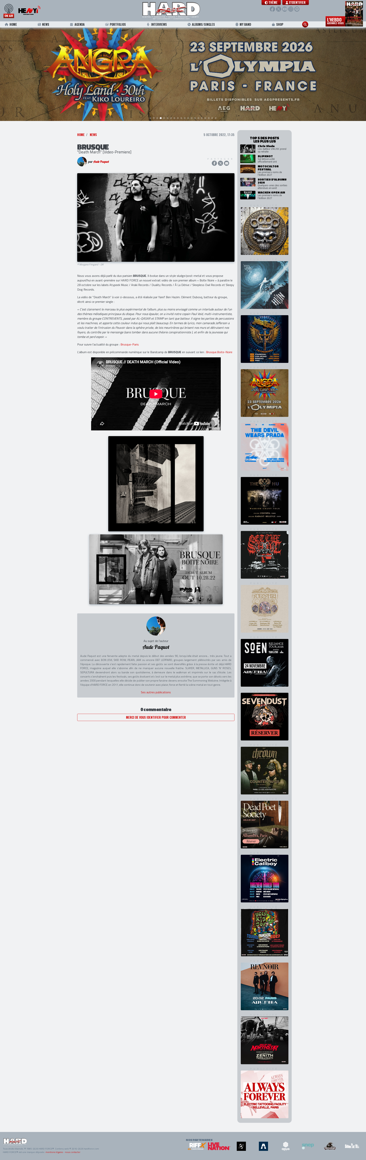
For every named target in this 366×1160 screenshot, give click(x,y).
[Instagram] (290, 9)
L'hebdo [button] (335, 20)
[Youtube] (284, 9)
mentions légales (54, 1152)
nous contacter (72, 1152)
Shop (279, 24)
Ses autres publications (156, 692)
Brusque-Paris (129, 344)
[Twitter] (278, 9)
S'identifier (297, 2)
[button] (271, 2)
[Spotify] (296, 9)
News (45, 24)
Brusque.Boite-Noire (219, 352)
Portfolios (118, 24)
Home (13, 24)
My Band (245, 24)
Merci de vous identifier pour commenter (156, 717)
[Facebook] (272, 9)
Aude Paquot (101, 162)
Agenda (80, 24)
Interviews (159, 24)
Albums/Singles (203, 24)
